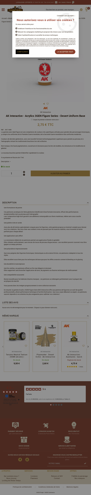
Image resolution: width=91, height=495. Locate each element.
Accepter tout (66, 52)
